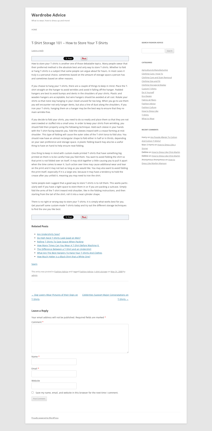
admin (34, 275)
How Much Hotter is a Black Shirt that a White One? (63, 256)
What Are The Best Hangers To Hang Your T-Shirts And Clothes (69, 252)
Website (36, 380)
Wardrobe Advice (49, 15)
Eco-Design (147, 96)
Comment (37, 322)
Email (35, 368)
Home (34, 29)
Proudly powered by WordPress (45, 418)
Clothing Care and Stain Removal (157, 77)
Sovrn (34, 264)
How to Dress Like (150, 111)
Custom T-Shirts (149, 88)
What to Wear (148, 118)
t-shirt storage (100, 271)
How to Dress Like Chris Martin (166, 152)
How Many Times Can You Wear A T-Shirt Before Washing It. (68, 245)
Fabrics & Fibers (149, 99)
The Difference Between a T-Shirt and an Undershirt (64, 249)
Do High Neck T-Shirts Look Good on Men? (59, 237)
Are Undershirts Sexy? (48, 234)
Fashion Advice (61, 271)
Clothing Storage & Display (154, 85)
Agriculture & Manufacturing (155, 70)
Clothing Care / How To (152, 73)
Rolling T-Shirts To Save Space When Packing (60, 241)
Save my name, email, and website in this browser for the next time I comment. (77, 392)
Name (36, 356)
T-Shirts (145, 114)
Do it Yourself (148, 92)
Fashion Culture (149, 107)
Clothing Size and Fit (151, 81)
